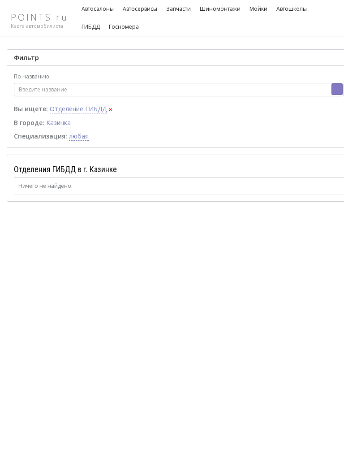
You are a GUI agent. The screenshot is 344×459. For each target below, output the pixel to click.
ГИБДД (91, 26)
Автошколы (291, 9)
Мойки (258, 9)
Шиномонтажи (220, 9)
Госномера (124, 26)
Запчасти (178, 9)
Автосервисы (140, 9)
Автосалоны (98, 9)
